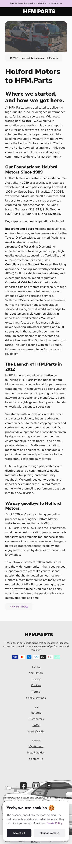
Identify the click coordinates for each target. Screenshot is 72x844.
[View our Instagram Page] (36, 785)
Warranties (36, 673)
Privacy (36, 679)
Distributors (36, 719)
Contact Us (36, 759)
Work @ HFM (36, 732)
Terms (36, 692)
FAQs (36, 725)
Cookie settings (36, 698)
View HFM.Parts (19, 606)
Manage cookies (49, 833)
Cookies (36, 685)
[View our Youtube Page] (48, 785)
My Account (36, 746)
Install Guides (36, 753)
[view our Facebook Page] (23, 785)
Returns (36, 713)
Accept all (19, 833)
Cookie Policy (54, 823)
